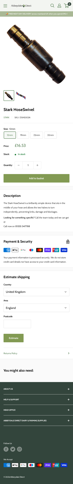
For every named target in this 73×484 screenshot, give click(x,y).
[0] (66, 6)
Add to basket (36, 178)
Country (7, 284)
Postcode (8, 316)
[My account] (59, 6)
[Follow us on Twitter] (12, 449)
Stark (6, 117)
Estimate (13, 338)
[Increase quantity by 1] (37, 165)
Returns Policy (10, 353)
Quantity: (8, 165)
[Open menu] (5, 5)
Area (6, 300)
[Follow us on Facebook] (6, 449)
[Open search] (52, 6)
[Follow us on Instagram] (19, 449)
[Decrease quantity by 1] (18, 165)
